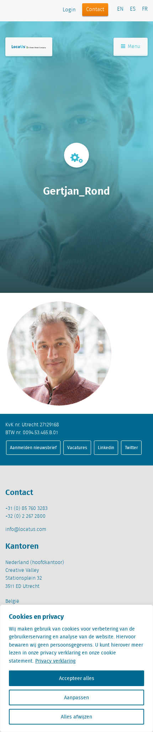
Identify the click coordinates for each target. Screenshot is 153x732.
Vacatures (77, 447)
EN (120, 9)
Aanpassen (76, 697)
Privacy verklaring (55, 660)
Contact (95, 9)
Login (69, 10)
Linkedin (106, 447)
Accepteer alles (76, 678)
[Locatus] (28, 47)
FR (145, 9)
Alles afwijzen (76, 716)
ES (133, 9)
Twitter (131, 447)
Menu (133, 47)
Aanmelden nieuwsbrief (33, 447)
